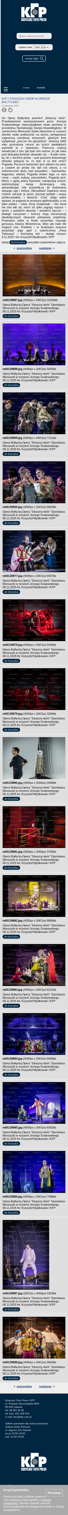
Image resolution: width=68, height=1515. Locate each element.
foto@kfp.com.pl (22, 1416)
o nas (26, 87)
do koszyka (18, 242)
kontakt (41, 87)
